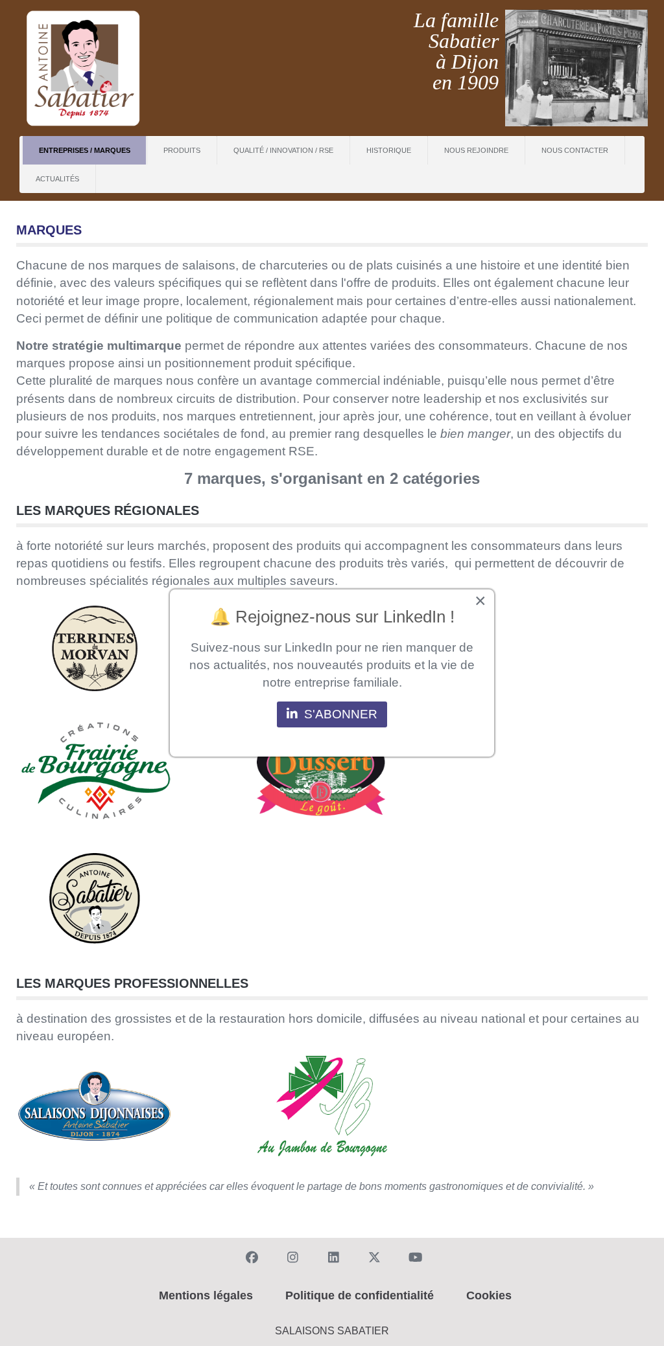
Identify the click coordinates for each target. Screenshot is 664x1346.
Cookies (489, 1295)
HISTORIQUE (388, 150)
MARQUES (49, 230)
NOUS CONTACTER (574, 150)
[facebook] (249, 1256)
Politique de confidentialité (359, 1295)
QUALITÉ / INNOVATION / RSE (283, 150)
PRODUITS (181, 150)
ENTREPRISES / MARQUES (84, 150)
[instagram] (290, 1256)
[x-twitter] (372, 1256)
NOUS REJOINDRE (476, 150)
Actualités (57, 179)
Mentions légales (206, 1295)
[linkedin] (331, 1256)
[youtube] (413, 1256)
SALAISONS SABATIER (332, 1330)
